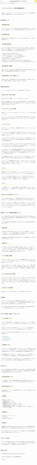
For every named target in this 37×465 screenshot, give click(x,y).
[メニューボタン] (1, 1)
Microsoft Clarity (6, 340)
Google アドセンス (4, 348)
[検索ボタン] (36, 1)
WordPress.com (6, 336)
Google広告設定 (7, 358)
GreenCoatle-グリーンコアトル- (18, 1)
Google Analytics (6, 337)
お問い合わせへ (4, 459)
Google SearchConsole (7, 339)
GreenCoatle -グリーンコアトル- (11, 13)
